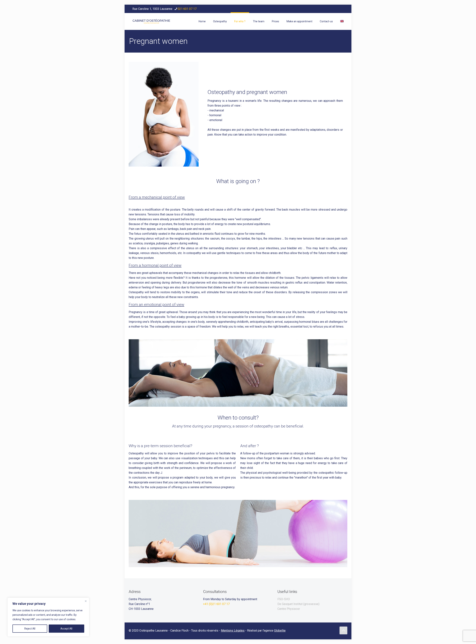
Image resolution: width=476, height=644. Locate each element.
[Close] (86, 601)
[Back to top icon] (343, 630)
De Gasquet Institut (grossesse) (298, 604)
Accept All (66, 628)
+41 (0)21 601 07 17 (216, 604)
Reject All (29, 628)
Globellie (280, 630)
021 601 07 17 (187, 9)
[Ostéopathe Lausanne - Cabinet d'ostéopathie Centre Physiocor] (151, 21)
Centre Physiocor (288, 609)
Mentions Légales (233, 630)
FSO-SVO (283, 599)
